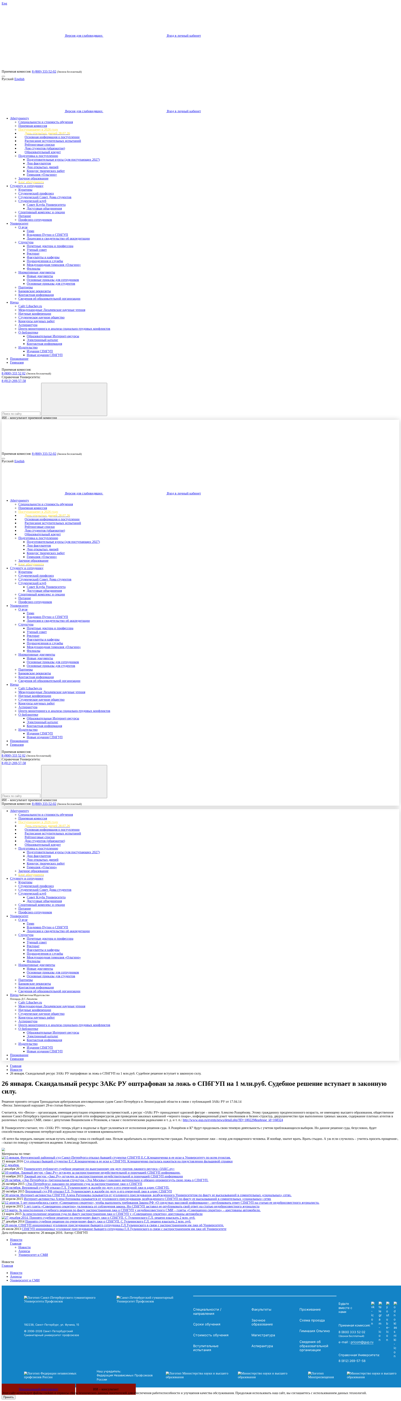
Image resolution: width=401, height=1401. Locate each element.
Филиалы (33, 268)
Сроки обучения (206, 1324)
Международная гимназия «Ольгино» (54, 265)
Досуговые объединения (44, 208)
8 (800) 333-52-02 (44, 71)
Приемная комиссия (32, 126)
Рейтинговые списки (40, 144)
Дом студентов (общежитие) (45, 148)
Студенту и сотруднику (26, 186)
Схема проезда (312, 1320)
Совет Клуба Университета (46, 204)
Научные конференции (34, 313)
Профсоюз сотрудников (35, 219)
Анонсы (24, 1251)
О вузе (23, 227)
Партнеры (25, 287)
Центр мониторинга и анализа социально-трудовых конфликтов (64, 328)
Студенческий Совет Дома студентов (44, 197)
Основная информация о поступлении (52, 137)
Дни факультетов (39, 163)
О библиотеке (28, 332)
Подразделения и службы (45, 261)
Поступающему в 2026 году (38, 129)
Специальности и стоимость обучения (45, 122)
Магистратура (263, 1335)
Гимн (30, 231)
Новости (16, 1069)
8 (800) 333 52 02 (13, 373)
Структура (25, 242)
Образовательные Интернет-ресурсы (53, 336)
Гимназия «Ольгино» (42, 174)
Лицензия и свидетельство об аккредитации (58, 238)
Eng (4, 3)
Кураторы (25, 189)
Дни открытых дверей (42, 167)
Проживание (19, 358)
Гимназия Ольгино (314, 1331)
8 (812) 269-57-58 (14, 381)
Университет (19, 223)
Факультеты (261, 1309)
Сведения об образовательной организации (49, 298)
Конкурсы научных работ (36, 321)
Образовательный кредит (43, 152)
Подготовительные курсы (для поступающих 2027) (63, 159)
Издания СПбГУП (40, 351)
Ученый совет (37, 250)
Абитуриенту (19, 118)
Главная (15, 1066)
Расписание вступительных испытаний (53, 141)
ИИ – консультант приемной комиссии (29, 418)
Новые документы (40, 276)
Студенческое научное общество (41, 317)
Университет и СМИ (33, 1255)
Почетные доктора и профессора (50, 246)
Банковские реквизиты (34, 291)
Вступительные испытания (205, 1348)
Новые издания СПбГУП (45, 355)
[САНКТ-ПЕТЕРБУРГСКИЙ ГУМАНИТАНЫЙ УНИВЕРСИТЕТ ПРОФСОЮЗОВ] (107, 1299)
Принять (8, 1397)
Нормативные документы (36, 272)
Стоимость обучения (210, 1335)
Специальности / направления (207, 1311)
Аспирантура (27, 325)
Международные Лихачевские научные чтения (51, 310)
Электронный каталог (42, 340)
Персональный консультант (38, 1389)
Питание (24, 216)
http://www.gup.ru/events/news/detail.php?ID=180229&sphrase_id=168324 (233, 1120)
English (19, 79)
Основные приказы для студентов (51, 283)
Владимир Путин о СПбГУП (47, 234)
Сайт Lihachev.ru (30, 306)
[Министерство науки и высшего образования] (230, 1375)
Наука (14, 302)
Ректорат (33, 253)
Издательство (28, 347)
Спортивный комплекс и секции (41, 212)
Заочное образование (33, 178)
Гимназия (17, 362)
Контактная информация (36, 295)
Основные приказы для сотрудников (53, 280)
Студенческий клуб (32, 201)
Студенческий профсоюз (36, 193)
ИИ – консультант (106, 1389)
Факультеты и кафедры (43, 257)
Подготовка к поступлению (38, 156)
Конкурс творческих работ (46, 171)
